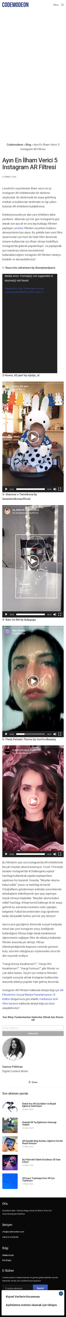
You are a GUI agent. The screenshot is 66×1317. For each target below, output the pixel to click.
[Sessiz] (54, 489)
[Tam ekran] (59, 489)
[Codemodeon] (15, 4)
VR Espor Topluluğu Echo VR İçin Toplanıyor (38, 1179)
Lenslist (18, 228)
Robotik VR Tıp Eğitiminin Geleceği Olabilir (39, 1123)
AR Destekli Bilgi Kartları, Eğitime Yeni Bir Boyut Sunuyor (42, 1142)
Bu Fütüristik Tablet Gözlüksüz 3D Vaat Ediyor (41, 1161)
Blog (28, 144)
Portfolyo (6, 1260)
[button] (33, 437)
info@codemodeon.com (13, 1232)
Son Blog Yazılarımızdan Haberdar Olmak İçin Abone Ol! (33, 1018)
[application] (29, 323)
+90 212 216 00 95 (10, 1237)
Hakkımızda (8, 1255)
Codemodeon (15, 144)
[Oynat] (6, 489)
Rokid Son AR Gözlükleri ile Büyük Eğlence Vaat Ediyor (39, 1105)
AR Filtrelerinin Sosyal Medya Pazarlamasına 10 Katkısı (32, 995)
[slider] (30, 489)
